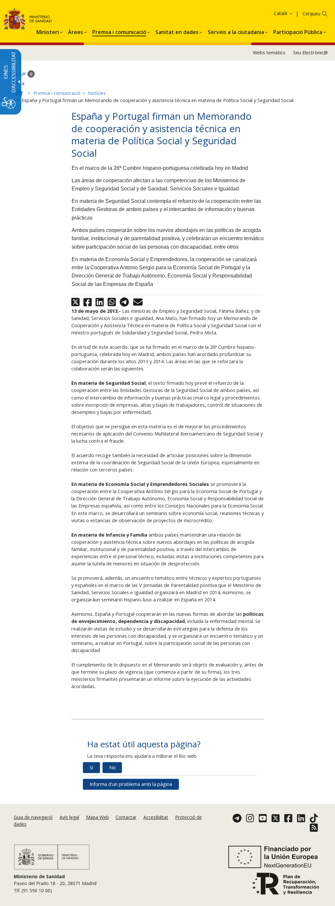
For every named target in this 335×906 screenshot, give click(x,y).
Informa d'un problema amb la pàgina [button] (131, 784)
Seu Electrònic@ (310, 52)
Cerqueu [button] (311, 13)
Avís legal (69, 817)
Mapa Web (97, 817)
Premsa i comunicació (56, 93)
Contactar (125, 817)
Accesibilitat (155, 817)
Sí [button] (91, 767)
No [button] (112, 767)
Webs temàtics (269, 52)
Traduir (18, 73)
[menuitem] (47, 31)
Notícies (97, 93)
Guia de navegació (33, 817)
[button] (270, 13)
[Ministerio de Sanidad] (28, 20)
